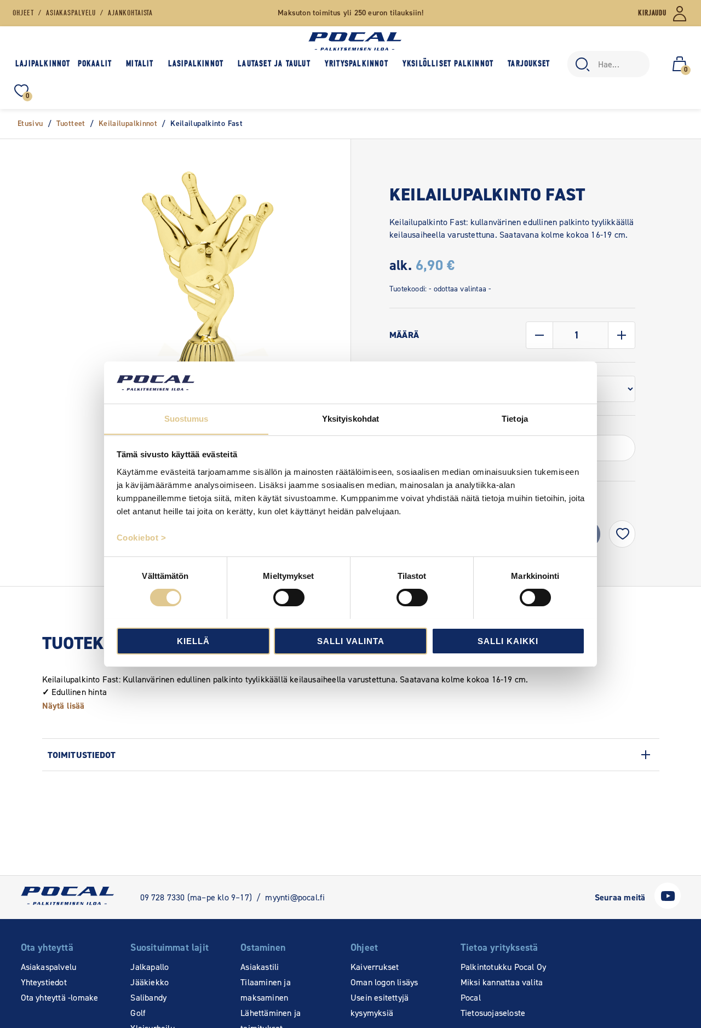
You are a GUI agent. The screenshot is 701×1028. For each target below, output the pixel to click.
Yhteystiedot (44, 982)
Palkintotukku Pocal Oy (503, 967)
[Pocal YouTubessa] (667, 906)
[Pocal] (354, 41)
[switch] (288, 597)
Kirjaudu (652, 13)
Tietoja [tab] (515, 418)
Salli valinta (350, 640)
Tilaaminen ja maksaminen (265, 990)
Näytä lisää (63, 705)
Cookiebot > (141, 537)
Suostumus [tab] (186, 418)
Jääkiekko (149, 982)
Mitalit (139, 63)
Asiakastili (259, 967)
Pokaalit (95, 63)
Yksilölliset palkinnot (448, 63)
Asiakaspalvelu (49, 967)
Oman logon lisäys (384, 982)
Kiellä (193, 640)
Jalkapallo (149, 967)
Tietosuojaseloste (493, 1013)
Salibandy (148, 997)
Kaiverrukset (374, 967)
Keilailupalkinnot (128, 123)
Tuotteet (70, 123)
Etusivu (30, 123)
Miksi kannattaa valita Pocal (502, 990)
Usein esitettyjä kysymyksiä (379, 1005)
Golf (138, 1013)
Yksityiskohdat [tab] (350, 418)
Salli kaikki (508, 640)
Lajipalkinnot (43, 63)
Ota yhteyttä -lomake (60, 997)
